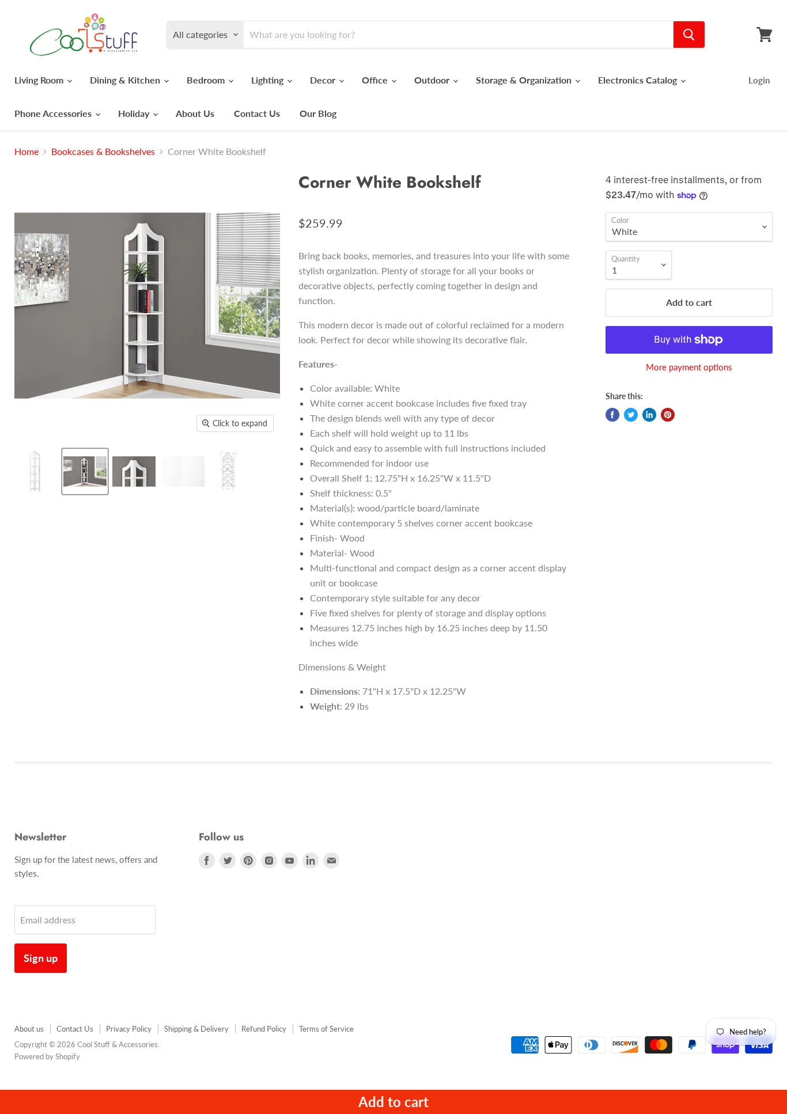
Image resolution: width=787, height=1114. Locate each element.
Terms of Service (326, 1028)
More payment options (689, 367)
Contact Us (257, 113)
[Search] (689, 34)
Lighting (268, 79)
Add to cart (393, 1101)
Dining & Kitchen (126, 79)
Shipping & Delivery (196, 1028)
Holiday (135, 113)
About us (29, 1028)
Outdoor (433, 79)
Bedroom (207, 79)
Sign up (41, 958)
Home (26, 151)
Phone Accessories (54, 113)
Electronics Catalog (638, 79)
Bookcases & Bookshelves (103, 151)
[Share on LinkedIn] (649, 415)
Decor (324, 79)
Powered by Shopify (47, 1056)
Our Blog (318, 113)
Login (759, 80)
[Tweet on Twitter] (631, 415)
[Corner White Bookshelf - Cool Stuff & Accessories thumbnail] (36, 471)
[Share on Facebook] (612, 415)
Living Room (40, 79)
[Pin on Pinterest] (668, 415)
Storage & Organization (525, 79)
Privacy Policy (129, 1028)
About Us (195, 113)
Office (376, 79)
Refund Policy (263, 1028)
